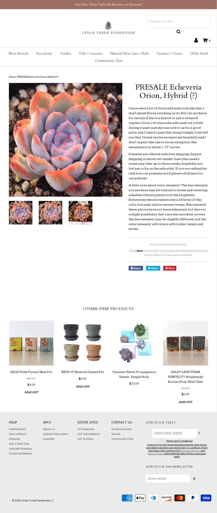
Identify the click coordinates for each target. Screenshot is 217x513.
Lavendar (49, 439)
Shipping (14, 439)
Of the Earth (199, 53)
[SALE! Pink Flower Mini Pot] (31, 343)
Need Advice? (17, 429)
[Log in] (194, 40)
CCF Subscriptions (88, 434)
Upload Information (55, 434)
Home (12, 76)
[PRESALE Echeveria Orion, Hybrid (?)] (20, 212)
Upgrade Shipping (20, 448)
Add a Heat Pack (19, 444)
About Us (49, 429)
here (194, 173)
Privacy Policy (156, 453)
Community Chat (108, 60)
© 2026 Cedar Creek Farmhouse (31, 500)
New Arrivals (19, 53)
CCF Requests (86, 429)
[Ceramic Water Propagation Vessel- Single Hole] (134, 343)
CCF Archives (85, 439)
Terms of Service (190, 450)
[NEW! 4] (82, 343)
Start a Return (17, 434)
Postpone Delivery (20, 453)
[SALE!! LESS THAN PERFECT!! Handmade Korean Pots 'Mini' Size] (185, 343)
